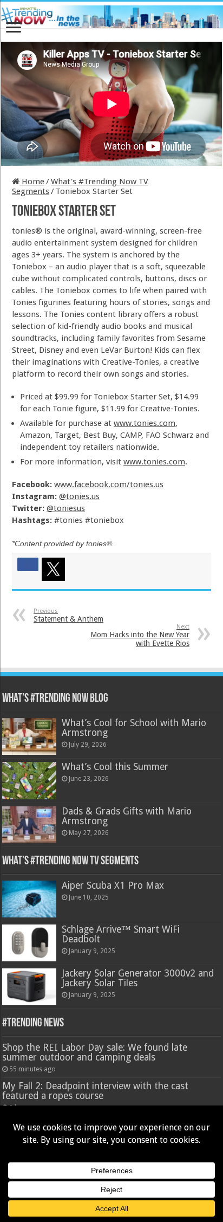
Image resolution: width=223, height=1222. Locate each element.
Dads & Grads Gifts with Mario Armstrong (127, 816)
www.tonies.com (144, 423)
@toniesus (66, 508)
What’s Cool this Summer (115, 766)
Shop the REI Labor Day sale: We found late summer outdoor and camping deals (94, 1052)
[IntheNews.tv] (111, 15)
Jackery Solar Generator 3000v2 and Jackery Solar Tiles (138, 978)
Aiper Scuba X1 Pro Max (113, 885)
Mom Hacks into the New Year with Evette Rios (139, 635)
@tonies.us (79, 496)
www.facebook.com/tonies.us (108, 484)
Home (31, 181)
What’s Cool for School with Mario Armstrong (134, 727)
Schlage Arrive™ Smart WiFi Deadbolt (121, 934)
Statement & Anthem (68, 615)
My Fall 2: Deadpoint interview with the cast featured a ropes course (95, 1091)
